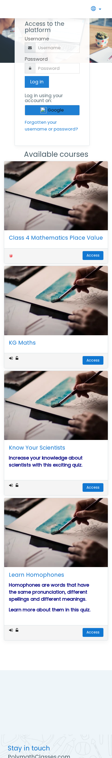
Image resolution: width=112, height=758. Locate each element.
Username (37, 38)
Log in (36, 81)
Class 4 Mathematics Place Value (56, 237)
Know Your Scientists (37, 447)
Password (36, 59)
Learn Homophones (36, 575)
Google (55, 110)
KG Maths (22, 342)
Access (92, 255)
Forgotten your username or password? (51, 125)
